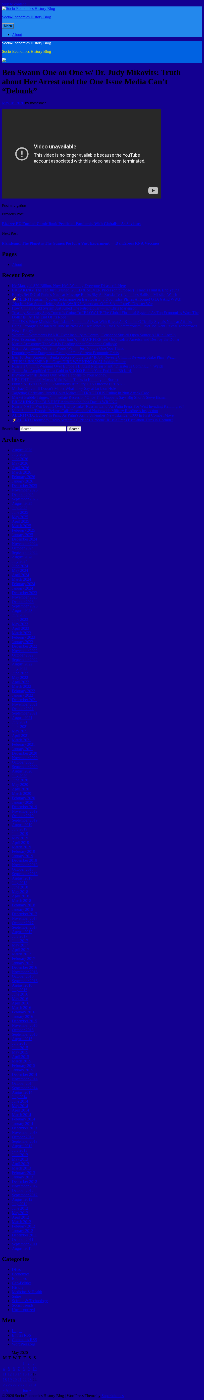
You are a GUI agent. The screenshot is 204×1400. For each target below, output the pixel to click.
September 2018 (25, 874)
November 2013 (25, 1132)
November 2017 (25, 918)
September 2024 (25, 552)
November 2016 (25, 972)
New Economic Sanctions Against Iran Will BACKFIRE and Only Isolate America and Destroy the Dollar (95, 339)
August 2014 (22, 1092)
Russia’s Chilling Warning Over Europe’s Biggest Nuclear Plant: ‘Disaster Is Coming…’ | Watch (87, 366)
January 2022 (22, 695)
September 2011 (24, 1244)
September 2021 (25, 713)
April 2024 (20, 575)
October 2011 (22, 1239)
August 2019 (22, 825)
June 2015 (20, 1048)
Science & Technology (30, 1301)
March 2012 (21, 1222)
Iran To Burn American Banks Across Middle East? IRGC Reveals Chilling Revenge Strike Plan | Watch (94, 357)
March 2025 (21, 526)
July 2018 (19, 883)
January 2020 (22, 802)
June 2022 (20, 673)
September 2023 (25, 606)
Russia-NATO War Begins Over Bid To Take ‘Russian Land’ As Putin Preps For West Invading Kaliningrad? (98, 406)
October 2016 (23, 976)
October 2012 (23, 1190)
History (18, 1287)
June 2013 (20, 1155)
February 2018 (23, 905)
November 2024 (25, 544)
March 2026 (21, 472)
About (17, 34)
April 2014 (20, 1110)
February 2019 (23, 851)
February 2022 (23, 691)
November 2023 (25, 597)
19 (10, 1379)
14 (20, 1374)
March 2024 (21, 579)
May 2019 (20, 838)
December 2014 (24, 1074)
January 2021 (22, 749)
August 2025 (22, 503)
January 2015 (22, 1070)
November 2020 (25, 758)
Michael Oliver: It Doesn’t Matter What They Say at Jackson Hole (64, 388)
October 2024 (23, 548)
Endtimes (19, 1278)
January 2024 (22, 588)
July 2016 (19, 990)
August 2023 (22, 610)
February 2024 (23, 584)
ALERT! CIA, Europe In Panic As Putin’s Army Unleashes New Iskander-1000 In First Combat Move (93, 415)
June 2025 (20, 512)
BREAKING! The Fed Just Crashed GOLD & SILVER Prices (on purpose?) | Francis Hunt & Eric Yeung (95, 290)
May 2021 (20, 731)
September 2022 (25, 659)
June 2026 (20, 459)
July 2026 (19, 454)
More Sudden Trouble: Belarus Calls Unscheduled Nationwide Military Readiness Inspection (85, 411)
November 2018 (25, 865)
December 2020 (24, 753)
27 (15, 1385)
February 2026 (23, 477)
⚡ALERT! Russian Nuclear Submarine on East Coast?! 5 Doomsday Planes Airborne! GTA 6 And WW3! (96, 299)
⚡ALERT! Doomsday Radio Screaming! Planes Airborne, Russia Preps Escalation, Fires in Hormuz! (92, 420)
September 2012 (25, 1195)
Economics (20, 1274)
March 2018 (21, 900)
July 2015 (19, 1043)
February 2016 (23, 1012)
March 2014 (21, 1115)
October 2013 (23, 1137)
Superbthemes (113, 1396)
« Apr (7, 1390)
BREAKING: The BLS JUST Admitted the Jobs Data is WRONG (64, 402)
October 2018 (23, 869)
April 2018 (20, 896)
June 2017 (20, 941)
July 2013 (19, 1150)
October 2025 (23, 494)
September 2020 (25, 767)
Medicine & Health (27, 1292)
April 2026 (20, 468)
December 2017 (24, 914)
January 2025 (22, 535)
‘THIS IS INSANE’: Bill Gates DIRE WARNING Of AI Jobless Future (69, 362)
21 (20, 1379)
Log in (17, 1331)
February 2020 (23, 798)
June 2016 (20, 994)
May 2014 (20, 1106)
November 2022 (25, 651)
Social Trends (22, 1305)
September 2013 (25, 1141)
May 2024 (20, 570)
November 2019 (25, 811)
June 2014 (20, 1101)
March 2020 (21, 793)
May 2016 (20, 999)
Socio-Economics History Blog (26, 17)
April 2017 (20, 949)
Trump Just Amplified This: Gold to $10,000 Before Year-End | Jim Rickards (72, 371)
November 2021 (25, 704)
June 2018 (20, 887)
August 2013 (22, 1146)
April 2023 (20, 628)
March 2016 (21, 1007)
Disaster (18, 1269)
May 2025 (20, 517)
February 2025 (23, 530)
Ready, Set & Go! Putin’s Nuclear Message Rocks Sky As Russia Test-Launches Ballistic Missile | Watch (94, 294)
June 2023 (20, 619)
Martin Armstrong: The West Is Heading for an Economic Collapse (64, 344)
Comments (24, 1340)
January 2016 (22, 1016)
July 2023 (19, 615)
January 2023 (22, 642)
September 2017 (25, 927)
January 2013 (22, 1177)
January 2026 (22, 481)
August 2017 (22, 932)
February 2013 (23, 1173)
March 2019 (21, 847)
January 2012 (22, 1231)
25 (5, 1385)
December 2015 (24, 1021)
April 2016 (20, 1003)
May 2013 (20, 1159)
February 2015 (23, 1065)
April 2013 (20, 1164)
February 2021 (23, 744)
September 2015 (25, 1034)
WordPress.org (23, 1344)
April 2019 (20, 842)
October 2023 (23, 602)
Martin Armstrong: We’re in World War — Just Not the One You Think (68, 348)
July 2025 (19, 508)
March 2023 (21, 633)
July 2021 (19, 722)
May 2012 (20, 1213)
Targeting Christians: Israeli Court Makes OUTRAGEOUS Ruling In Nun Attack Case (80, 393)
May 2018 (20, 891)
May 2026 (20, 463)
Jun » (27, 1390)
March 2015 (21, 1061)
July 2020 (19, 775)
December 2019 (24, 807)
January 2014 (22, 1123)
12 (10, 1374)
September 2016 (25, 981)
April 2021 (20, 735)
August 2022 (22, 664)
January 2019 (22, 856)
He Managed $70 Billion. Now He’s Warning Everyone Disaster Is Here (69, 286)
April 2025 (20, 521)
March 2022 (21, 686)
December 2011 (24, 1235)
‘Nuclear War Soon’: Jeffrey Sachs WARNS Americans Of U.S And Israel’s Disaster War (82, 304)
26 (10, 1385)
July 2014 (19, 1097)
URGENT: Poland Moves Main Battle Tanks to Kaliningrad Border (65, 379)
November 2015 (25, 1025)
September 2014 (25, 1088)
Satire (16, 1296)
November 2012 (25, 1186)
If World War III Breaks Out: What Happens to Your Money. (59, 375)
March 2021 (21, 740)
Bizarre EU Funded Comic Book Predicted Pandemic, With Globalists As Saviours (71, 224)
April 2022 (20, 682)
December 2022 (24, 646)
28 (20, 1385)
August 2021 (22, 717)
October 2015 (23, 1030)
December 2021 (24, 700)
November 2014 (25, 1079)
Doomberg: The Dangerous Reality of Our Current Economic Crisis (65, 353)
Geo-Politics (21, 1283)
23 (30, 1379)
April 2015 (20, 1057)
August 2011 (22, 1248)
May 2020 (20, 784)
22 (25, 1379)
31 (35, 1385)
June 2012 (20, 1208)
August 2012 (22, 1199)
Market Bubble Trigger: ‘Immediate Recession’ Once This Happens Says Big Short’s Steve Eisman (89, 397)
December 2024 (24, 539)
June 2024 (20, 566)
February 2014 (23, 1119)
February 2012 (23, 1226)
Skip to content (14, 4)
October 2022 (23, 655)
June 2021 (20, 726)
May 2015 (20, 1052)
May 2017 (20, 945)
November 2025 (25, 490)
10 (35, 1369)
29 (25, 1385)
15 (25, 1374)
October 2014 (23, 1083)
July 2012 (19, 1204)
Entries (21, 1335)
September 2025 (25, 499)
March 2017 (21, 954)
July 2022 (19, 668)
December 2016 (24, 967)
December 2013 (24, 1128)
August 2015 (22, 1039)
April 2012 (20, 1217)
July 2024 (19, 561)
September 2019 (25, 820)
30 (30, 1385)
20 (15, 1379)
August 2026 (22, 450)
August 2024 (22, 557)
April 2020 (20, 789)
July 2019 (19, 829)
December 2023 (24, 593)
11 (4, 1374)
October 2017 (23, 923)
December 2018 (24, 860)
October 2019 (23, 816)
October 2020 (23, 762)
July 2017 (19, 936)
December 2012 (24, 1181)
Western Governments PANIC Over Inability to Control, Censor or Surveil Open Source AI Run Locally (94, 335)
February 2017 (23, 958)
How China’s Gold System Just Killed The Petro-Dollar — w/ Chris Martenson (74, 308)
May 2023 (20, 624)
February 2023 (23, 637)
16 (30, 1374)
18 (5, 1379)
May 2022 (20, 677)
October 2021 (23, 709)
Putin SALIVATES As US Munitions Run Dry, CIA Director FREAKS (68, 384)
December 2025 (24, 486)
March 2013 (21, 1168)
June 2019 (20, 833)
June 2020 (20, 780)
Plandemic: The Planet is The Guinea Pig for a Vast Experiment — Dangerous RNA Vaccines (80, 243)
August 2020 (22, 771)
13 (15, 1374)
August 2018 (22, 878)
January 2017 (22, 963)
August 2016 (22, 985)
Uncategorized (23, 1310)
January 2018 (22, 909)
